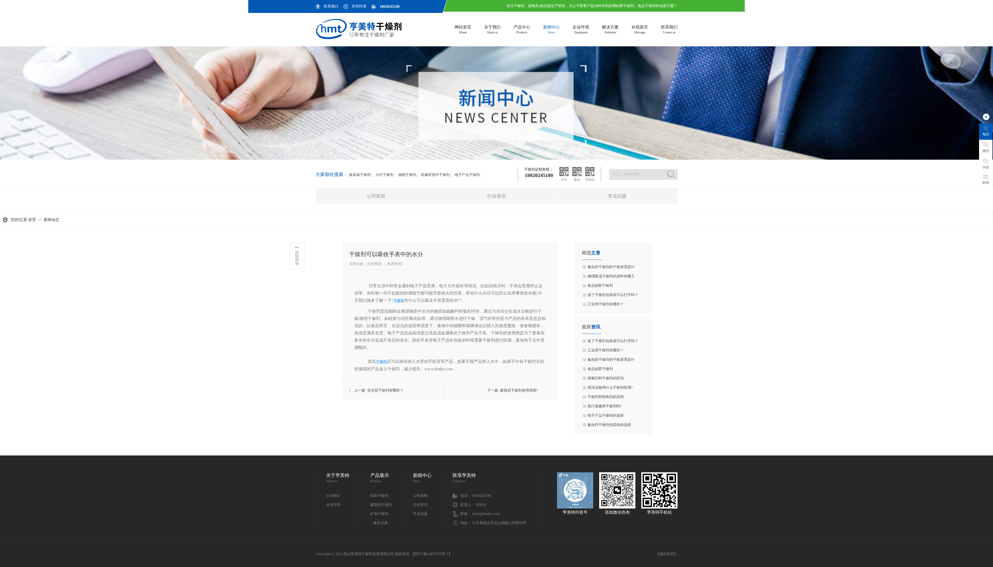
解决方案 (610, 29)
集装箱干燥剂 (360, 175)
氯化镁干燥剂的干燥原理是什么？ (611, 268)
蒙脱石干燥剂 (381, 505)
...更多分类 (379, 523)
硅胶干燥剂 (379, 496)
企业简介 (333, 496)
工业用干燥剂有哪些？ (606, 304)
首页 (32, 220)
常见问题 (617, 196)
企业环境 (581, 29)
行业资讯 (496, 196)
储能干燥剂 (407, 175)
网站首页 (463, 29)
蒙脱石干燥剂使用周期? (519, 390)
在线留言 (639, 29)
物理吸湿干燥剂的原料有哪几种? (611, 277)
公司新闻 (376, 196)
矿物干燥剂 (379, 514)
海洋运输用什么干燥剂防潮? (610, 387)
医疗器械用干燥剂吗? (605, 406)
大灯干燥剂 (384, 175)
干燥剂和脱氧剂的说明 (606, 397)
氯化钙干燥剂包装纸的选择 (609, 425)
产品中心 (522, 29)
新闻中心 (551, 29)
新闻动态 (51, 220)
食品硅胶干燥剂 (600, 286)
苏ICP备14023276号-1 (431, 554)
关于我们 (492, 29)
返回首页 (666, 554)
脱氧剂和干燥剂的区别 (606, 378)
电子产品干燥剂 (467, 175)
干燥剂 (398, 301)
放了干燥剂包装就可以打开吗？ (613, 295)
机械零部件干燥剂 (435, 175)
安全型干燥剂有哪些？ (385, 390)
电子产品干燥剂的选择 (606, 415)
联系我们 (331, 6)
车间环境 (359, 6)
